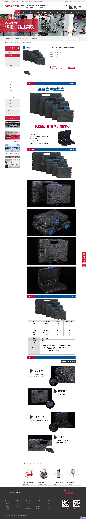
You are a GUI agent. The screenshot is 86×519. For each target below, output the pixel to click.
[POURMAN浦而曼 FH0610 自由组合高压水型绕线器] (74, 474)
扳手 (11, 78)
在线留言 (66, 1)
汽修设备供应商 (34, 38)
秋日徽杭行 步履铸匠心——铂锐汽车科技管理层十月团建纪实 (18, 124)
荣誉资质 (38, 505)
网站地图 (70, 1)
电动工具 (11, 58)
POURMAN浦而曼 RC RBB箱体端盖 (61, 482)
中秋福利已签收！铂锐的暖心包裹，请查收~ (14, 136)
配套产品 (37, 12)
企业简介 (38, 503)
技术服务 (44, 12)
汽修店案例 (28, 506)
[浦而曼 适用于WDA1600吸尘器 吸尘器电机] (44, 474)
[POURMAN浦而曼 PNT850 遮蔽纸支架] (29, 474)
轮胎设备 (17, 38)
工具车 (11, 68)
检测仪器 (10, 110)
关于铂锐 (70, 12)
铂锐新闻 (48, 503)
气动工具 (11, 62)
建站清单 (48, 506)
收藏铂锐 (74, 1)
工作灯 (11, 81)
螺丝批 (11, 84)
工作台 (11, 71)
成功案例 (50, 12)
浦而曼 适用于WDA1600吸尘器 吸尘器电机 (47, 482)
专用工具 (11, 100)
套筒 (11, 74)
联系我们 (38, 508)
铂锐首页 (17, 12)
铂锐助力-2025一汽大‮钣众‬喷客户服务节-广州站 (15, 149)
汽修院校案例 (28, 508)
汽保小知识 (49, 508)
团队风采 (38, 506)
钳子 (11, 87)
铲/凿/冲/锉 (12, 97)
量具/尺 (11, 94)
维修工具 (7, 505)
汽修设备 (10, 52)
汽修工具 (27, 38)
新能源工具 (11, 106)
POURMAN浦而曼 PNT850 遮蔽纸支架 (31, 482)
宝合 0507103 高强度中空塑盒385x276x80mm (29, 42)
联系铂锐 (79, 1)
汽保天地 (57, 12)
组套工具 (11, 103)
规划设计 (24, 12)
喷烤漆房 (12, 38)
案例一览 (28, 500)
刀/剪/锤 (11, 90)
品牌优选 (48, 505)
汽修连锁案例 (28, 505)
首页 (12, 42)
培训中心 (64, 12)
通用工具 (11, 65)
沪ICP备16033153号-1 (13, 517)
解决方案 (30, 12)
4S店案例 (28, 503)
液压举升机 (22, 38)
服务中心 (18, 500)
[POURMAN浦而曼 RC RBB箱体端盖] (59, 474)
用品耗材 (10, 113)
